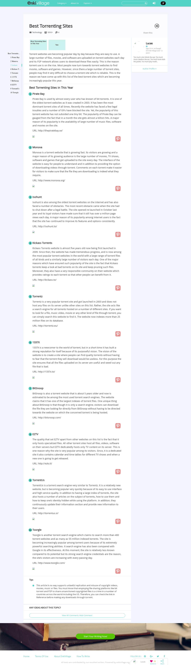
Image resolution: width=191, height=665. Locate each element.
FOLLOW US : (136, 656)
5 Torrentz (14, 73)
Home (26, 656)
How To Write (83, 656)
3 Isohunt (13, 65)
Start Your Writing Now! (95, 636)
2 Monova (14, 61)
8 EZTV (13, 84)
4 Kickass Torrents (15, 69)
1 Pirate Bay (14, 57)
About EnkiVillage (62, 656)
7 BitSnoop (14, 80)
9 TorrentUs (14, 88)
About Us (75, 3)
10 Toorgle (14, 92)
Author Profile (149, 68)
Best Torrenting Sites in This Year (14, 53)
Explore (87, 3)
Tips (56, 45)
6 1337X (13, 77)
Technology (37, 32)
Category (61, 3)
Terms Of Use (41, 656)
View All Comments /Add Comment (77, 615)
